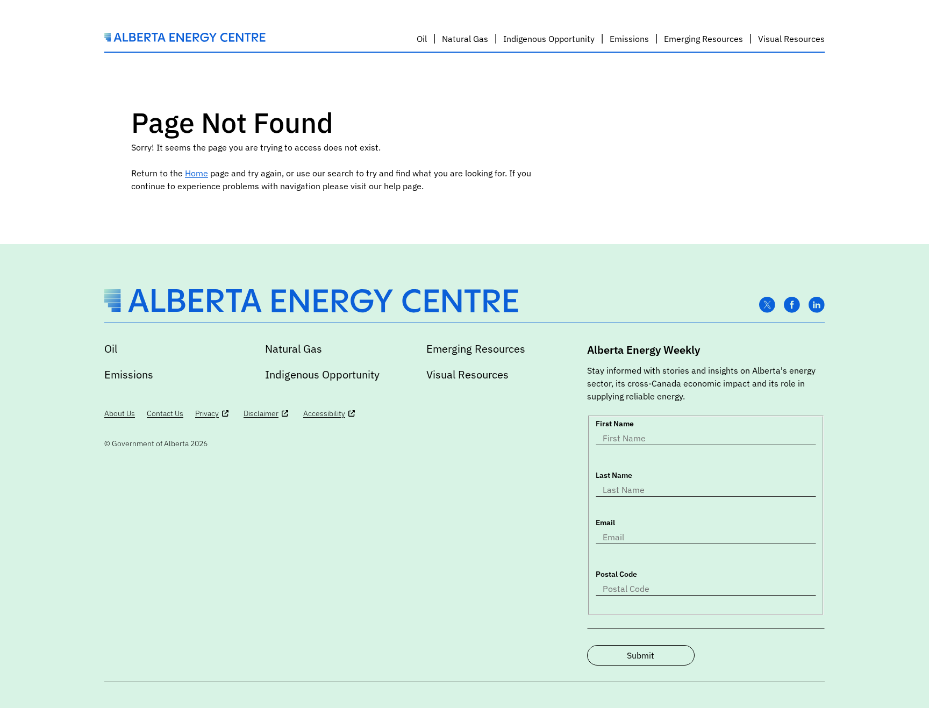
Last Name (614, 475)
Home (196, 173)
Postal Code (616, 574)
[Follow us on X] (767, 305)
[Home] (185, 38)
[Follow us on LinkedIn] (817, 305)
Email (605, 522)
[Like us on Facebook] (792, 305)
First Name (615, 423)
